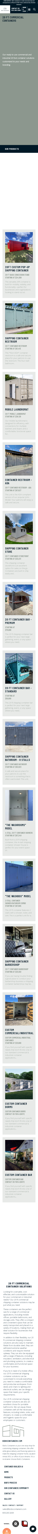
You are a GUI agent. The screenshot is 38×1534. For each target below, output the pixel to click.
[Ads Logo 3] (24, 1523)
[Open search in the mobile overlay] (34, 9)
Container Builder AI (13, 1466)
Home (6, 1472)
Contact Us (9, 1493)
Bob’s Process (10, 1482)
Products (8, 1477)
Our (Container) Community (16, 1488)
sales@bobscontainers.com (14, 1509)
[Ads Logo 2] (16, 1523)
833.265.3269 (8, 1513)
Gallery (8, 1499)
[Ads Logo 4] (7, 1532)
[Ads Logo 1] (7, 1523)
